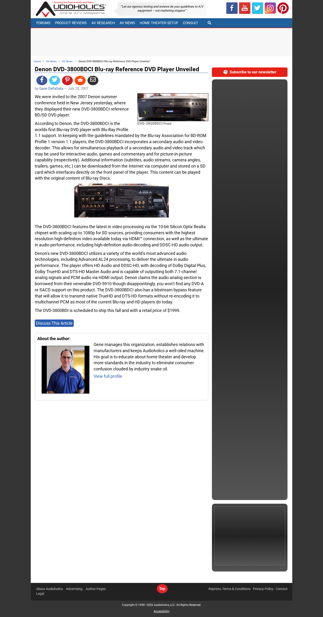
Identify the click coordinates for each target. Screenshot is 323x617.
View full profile (108, 376)
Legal (40, 593)
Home (37, 61)
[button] (244, 8)
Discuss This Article (54, 323)
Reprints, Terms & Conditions (230, 589)
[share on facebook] (41, 80)
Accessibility (162, 611)
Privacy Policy (263, 589)
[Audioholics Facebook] (232, 8)
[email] (92, 80)
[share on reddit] (80, 80)
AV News (127, 23)
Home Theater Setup (159, 23)
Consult (190, 23)
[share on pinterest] (67, 80)
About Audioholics (49, 589)
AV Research (103, 23)
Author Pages (96, 589)
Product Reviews (71, 23)
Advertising (74, 589)
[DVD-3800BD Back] (121, 200)
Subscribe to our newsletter (253, 72)
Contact (282, 589)
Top (162, 588)
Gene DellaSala (51, 88)
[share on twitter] (54, 80)
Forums (43, 23)
